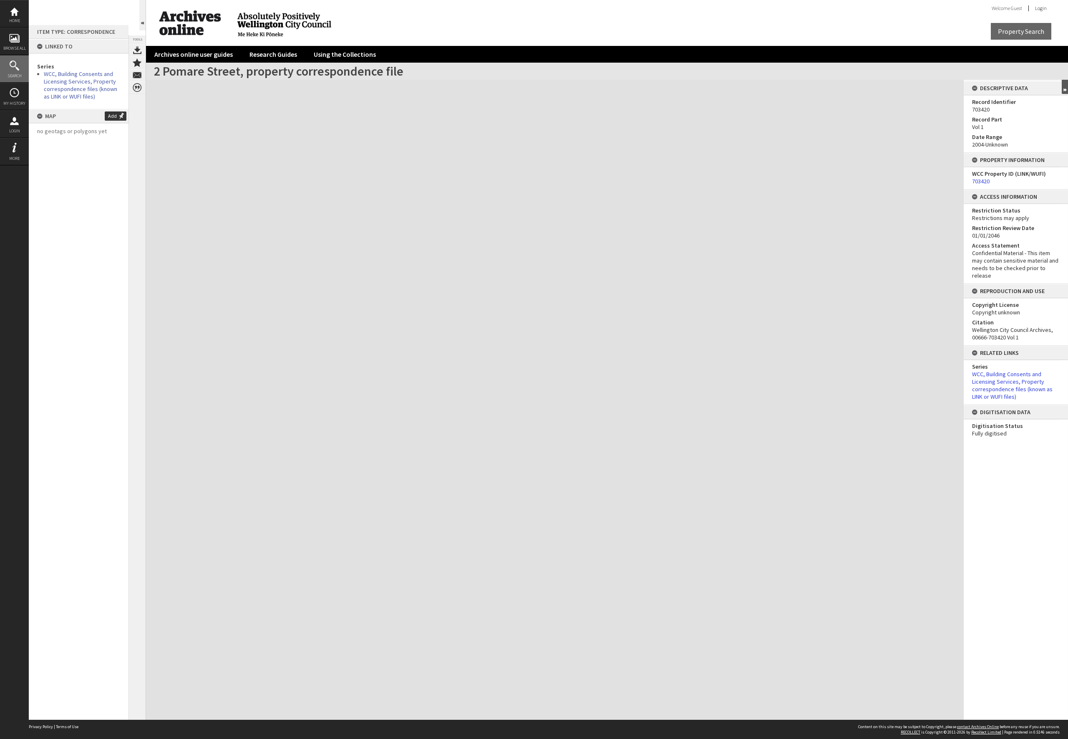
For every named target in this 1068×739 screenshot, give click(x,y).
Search (15, 75)
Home (14, 20)
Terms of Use (67, 726)
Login (14, 131)
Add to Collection (137, 62)
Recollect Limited (986, 732)
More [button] (14, 158)
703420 (981, 181)
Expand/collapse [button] (1065, 87)
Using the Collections (345, 54)
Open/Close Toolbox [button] (142, 15)
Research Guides (273, 54)
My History (14, 103)
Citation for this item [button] (137, 87)
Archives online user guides (193, 54)
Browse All (14, 48)
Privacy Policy (41, 726)
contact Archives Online (978, 726)
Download (137, 50)
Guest (1016, 8)
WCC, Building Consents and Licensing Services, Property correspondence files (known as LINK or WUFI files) (80, 85)
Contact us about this (137, 75)
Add (112, 116)
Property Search (1021, 31)
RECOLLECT (910, 732)
